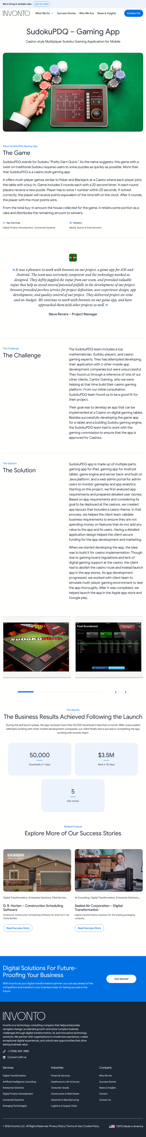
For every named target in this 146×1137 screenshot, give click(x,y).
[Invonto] (16, 12)
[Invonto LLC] (73, 1017)
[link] (73, 285)
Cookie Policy (91, 1126)
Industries (57, 1067)
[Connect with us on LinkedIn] (16, 1057)
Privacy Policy (57, 1126)
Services (8, 1067)
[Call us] (16, 1051)
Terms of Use (74, 1126)
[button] (44, 13)
